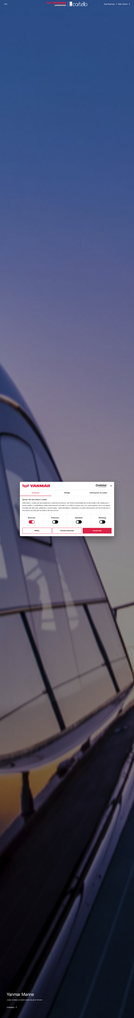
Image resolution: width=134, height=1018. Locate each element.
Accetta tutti (97, 530)
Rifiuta (37, 530)
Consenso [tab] (35, 493)
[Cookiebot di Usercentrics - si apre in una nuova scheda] (97, 485)
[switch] (55, 522)
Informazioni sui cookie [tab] (98, 493)
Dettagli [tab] (67, 493)
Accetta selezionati (67, 530)
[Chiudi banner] (111, 486)
